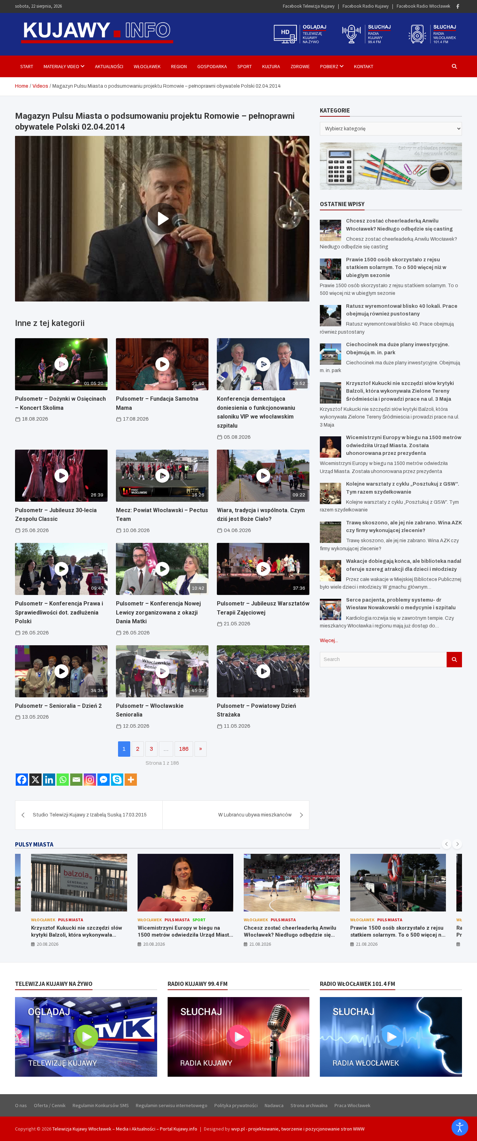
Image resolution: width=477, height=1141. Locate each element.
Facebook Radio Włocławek (423, 6)
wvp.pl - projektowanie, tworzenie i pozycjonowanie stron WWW (298, 1129)
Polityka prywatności (236, 1105)
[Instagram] (90, 779)
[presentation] (447, 844)
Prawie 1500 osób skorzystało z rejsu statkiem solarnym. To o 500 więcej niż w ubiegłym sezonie (396, 267)
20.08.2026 (47, 944)
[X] (35, 779)
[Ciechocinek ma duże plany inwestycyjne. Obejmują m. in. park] (330, 354)
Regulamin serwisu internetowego (171, 1105)
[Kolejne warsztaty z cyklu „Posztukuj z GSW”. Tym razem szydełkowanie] (330, 493)
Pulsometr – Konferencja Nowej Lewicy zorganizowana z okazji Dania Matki (158, 612)
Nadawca (274, 1105)
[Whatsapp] (63, 779)
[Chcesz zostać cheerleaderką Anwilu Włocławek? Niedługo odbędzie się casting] (330, 230)
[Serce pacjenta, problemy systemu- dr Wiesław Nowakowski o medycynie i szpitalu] (330, 609)
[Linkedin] (49, 779)
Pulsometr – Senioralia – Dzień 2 (58, 706)
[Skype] (117, 779)
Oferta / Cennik (50, 1105)
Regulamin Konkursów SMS (101, 1105)
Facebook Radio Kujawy (366, 6)
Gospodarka (212, 66)
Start (26, 66)
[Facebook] (458, 6)
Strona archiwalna (309, 1105)
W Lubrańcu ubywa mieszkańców (255, 814)
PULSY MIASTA (34, 844)
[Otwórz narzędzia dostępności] (460, 1127)
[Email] (76, 779)
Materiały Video (61, 66)
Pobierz (329, 66)
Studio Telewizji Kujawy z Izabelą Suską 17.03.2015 (90, 814)
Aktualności (109, 66)
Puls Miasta (70, 919)
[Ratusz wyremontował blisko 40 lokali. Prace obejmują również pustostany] (330, 315)
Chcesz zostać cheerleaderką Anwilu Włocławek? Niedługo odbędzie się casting (290, 935)
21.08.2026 (260, 944)
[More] (131, 779)
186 (184, 749)
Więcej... (329, 640)
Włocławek (147, 66)
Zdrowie (300, 66)
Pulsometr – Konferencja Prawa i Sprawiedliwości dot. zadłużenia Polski (59, 612)
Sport (244, 66)
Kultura (271, 66)
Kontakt (363, 66)
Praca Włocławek (352, 1105)
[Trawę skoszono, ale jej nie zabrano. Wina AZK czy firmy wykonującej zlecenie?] (330, 532)
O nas (21, 1105)
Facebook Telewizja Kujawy (309, 6)
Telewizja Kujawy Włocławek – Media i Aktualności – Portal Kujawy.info (124, 1129)
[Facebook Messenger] (103, 779)
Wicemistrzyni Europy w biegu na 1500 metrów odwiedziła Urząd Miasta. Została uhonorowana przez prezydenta (403, 445)
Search (454, 659)
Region (179, 66)
